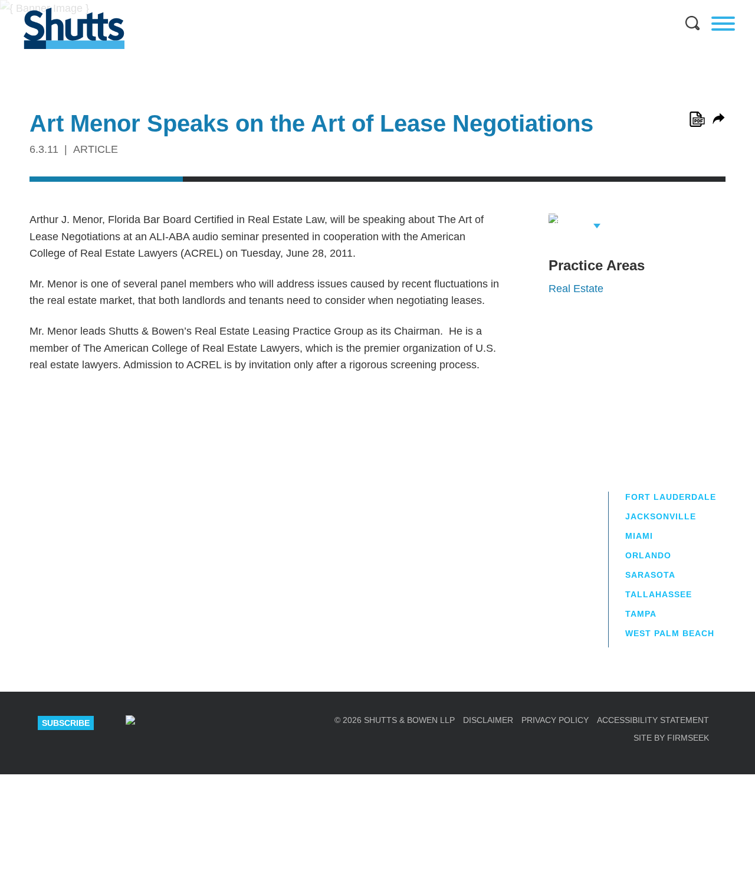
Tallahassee (658, 594)
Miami (639, 536)
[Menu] (723, 24)
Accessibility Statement (653, 720)
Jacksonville (660, 516)
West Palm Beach (669, 633)
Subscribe (66, 723)
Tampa (640, 614)
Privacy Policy (555, 720)
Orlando (648, 555)
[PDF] (697, 119)
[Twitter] (212, 722)
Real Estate (576, 288)
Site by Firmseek (671, 737)
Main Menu (369, 6)
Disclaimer (488, 720)
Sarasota (650, 575)
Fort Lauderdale (670, 497)
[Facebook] (253, 722)
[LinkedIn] (171, 722)
